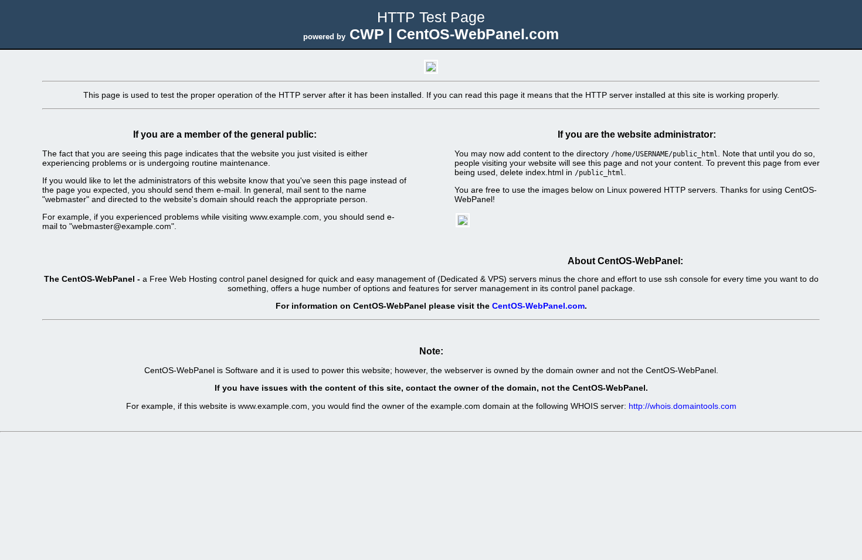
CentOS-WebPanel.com (538, 305)
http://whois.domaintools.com (683, 406)
